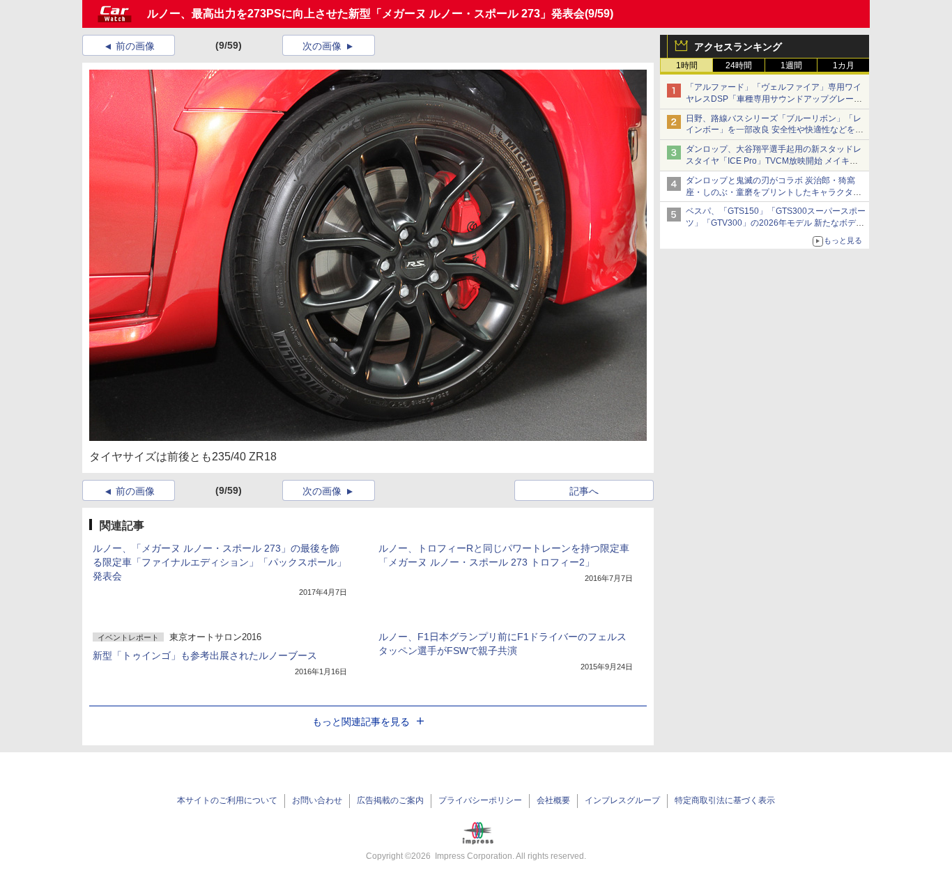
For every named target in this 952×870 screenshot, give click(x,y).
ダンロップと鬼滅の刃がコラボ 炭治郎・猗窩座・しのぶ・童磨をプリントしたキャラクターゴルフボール (773, 192)
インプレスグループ (622, 800)
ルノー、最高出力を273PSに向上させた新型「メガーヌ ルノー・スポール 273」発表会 (366, 14)
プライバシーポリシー (480, 800)
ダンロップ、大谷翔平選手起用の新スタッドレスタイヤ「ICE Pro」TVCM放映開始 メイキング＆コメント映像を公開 (773, 161)
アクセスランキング (738, 46)
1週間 (791, 65)
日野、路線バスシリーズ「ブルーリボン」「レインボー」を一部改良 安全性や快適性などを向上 (774, 130)
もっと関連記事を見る (361, 721)
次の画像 (321, 46)
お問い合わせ (317, 800)
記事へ (584, 491)
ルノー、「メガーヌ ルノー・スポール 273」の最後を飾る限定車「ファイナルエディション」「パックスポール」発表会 (219, 562)
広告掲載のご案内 (390, 800)
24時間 (738, 65)
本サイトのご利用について (227, 800)
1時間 (687, 65)
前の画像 (135, 46)
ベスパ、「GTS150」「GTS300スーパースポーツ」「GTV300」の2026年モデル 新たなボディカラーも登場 (776, 223)
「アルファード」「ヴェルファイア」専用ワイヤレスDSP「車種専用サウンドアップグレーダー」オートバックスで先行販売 (774, 99)
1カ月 (843, 65)
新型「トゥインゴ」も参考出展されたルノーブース (205, 655)
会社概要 (553, 800)
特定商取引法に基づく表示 (725, 800)
